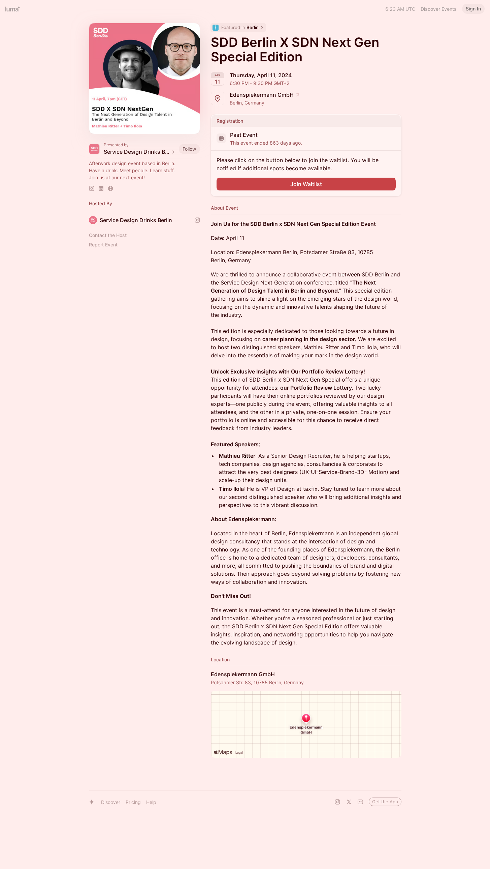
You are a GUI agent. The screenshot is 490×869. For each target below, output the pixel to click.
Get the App (385, 801)
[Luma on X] (349, 802)
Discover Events (439, 9)
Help (151, 802)
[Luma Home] (12, 8)
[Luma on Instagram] (337, 802)
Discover (110, 802)
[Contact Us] (360, 802)
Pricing (133, 802)
